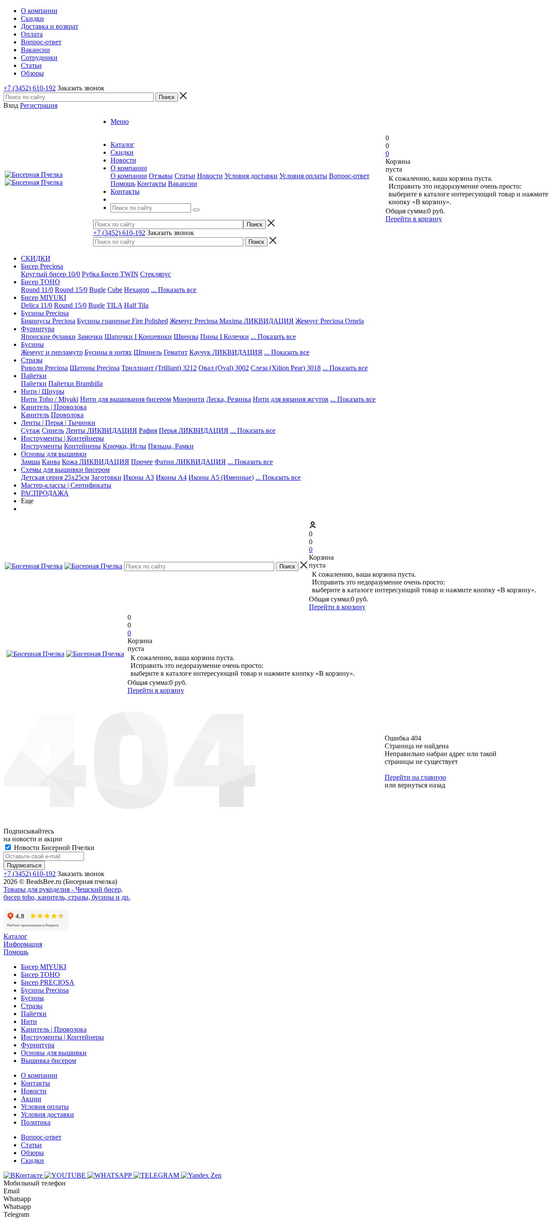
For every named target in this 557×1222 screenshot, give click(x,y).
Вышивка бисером (48, 1060)
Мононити (189, 399)
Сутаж (30, 430)
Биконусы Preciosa (48, 321)
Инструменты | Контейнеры (62, 438)
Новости (210, 175)
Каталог (15, 936)
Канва (51, 461)
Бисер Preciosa (42, 266)
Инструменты (41, 446)
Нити (29, 1021)
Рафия (148, 430)
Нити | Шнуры (42, 391)
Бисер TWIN (119, 274)
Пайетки (34, 375)
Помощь (123, 183)
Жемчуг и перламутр (52, 352)
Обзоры (32, 1152)
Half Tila (136, 305)
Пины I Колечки (224, 336)
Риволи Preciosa (44, 368)
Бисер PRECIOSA (47, 982)
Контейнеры (82, 446)
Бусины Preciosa (45, 313)
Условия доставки (251, 175)
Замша (30, 461)
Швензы (186, 336)
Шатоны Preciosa (95, 368)
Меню (120, 121)
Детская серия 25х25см (55, 477)
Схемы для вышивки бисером (65, 469)
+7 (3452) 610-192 (29, 88)
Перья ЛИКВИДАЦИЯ (193, 430)
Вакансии (182, 183)
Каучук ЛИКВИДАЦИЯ (225, 352)
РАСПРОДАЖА (45, 493)
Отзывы (161, 175)
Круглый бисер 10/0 (50, 274)
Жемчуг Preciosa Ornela (329, 321)
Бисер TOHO (40, 282)
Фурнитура (37, 328)
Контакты (151, 183)
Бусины (32, 344)
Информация (22, 944)
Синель (53, 430)
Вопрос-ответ (349, 175)
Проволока (67, 414)
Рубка (91, 274)
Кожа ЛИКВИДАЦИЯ (95, 461)
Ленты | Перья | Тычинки (58, 422)
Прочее (142, 461)
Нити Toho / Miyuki (49, 399)
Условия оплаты (303, 175)
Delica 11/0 (36, 305)
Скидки (32, 1160)
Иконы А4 (171, 477)
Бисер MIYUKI (43, 297)
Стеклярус (155, 274)
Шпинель (148, 352)
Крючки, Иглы (124, 446)
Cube (114, 289)
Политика (35, 1122)
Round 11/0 (37, 289)
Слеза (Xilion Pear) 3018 (286, 368)
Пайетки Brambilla (75, 383)
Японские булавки (48, 336)
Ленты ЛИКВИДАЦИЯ (101, 430)
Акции (31, 1098)
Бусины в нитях (108, 352)
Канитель (35, 414)
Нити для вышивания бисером (125, 399)
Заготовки (106, 477)
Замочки (90, 336)
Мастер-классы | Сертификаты (66, 485)
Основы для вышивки (54, 454)
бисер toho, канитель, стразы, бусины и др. (66, 897)
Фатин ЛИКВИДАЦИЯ (190, 461)
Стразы (32, 360)
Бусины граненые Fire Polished (122, 321)
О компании (129, 175)
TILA (114, 305)
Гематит (176, 352)
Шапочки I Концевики (138, 336)
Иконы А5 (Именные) (221, 477)
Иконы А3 (138, 477)
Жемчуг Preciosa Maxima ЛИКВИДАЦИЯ (232, 321)
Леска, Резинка (228, 399)
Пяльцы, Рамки (171, 446)
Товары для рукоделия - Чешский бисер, (63, 889)
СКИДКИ (35, 258)
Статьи (184, 175)
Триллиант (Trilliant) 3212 (159, 368)
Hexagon (136, 289)
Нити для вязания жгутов (291, 399)
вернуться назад (421, 785)
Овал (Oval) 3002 (223, 368)
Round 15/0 (71, 289)
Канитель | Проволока (54, 407)
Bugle (97, 289)
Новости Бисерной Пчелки (53, 847)
